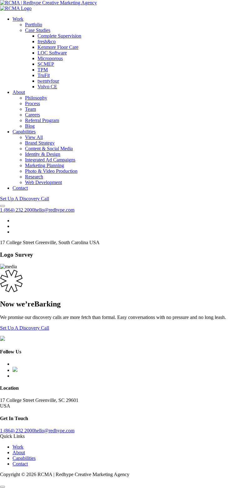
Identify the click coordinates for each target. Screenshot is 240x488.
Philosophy (36, 97)
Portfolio (33, 24)
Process (32, 103)
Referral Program (42, 120)
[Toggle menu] (2, 206)
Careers (32, 114)
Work (17, 19)
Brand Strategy (40, 143)
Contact (20, 188)
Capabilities (24, 131)
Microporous (50, 58)
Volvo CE (47, 86)
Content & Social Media (49, 148)
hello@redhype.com (54, 210)
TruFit (44, 75)
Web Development (43, 182)
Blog (30, 126)
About (18, 92)
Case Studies (37, 30)
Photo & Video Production (51, 171)
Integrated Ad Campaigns (50, 159)
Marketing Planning (44, 165)
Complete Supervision (59, 36)
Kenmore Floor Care (58, 47)
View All (34, 137)
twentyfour (48, 81)
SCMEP (46, 64)
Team (30, 109)
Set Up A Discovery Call (24, 198)
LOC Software (52, 52)
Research (34, 176)
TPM (43, 69)
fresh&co (47, 41)
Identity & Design (42, 154)
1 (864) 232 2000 (17, 210)
